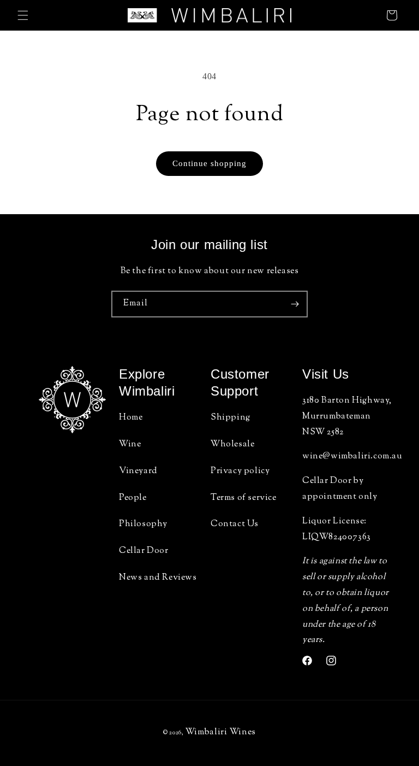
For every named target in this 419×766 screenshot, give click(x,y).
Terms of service (244, 498)
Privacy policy (240, 471)
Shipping (230, 417)
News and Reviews (158, 577)
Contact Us (235, 524)
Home (130, 417)
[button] (23, 15)
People (133, 498)
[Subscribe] (295, 304)
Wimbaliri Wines (220, 732)
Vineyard (138, 471)
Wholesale (232, 444)
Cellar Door (144, 551)
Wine (130, 444)
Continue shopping (209, 163)
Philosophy (143, 524)
